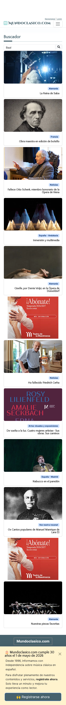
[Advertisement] (33, 8)
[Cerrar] (60, 654)
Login (59, 19)
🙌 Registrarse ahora (33, 697)
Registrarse (50, 19)
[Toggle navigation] (58, 24)
